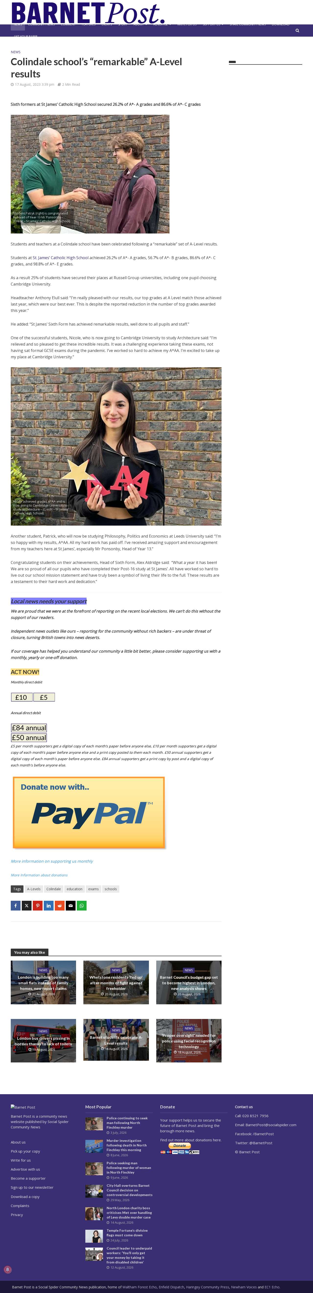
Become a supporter (28, 1178)
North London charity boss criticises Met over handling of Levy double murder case (129, 1212)
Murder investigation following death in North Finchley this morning (127, 1145)
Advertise (160, 24)
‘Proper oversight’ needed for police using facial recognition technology (189, 1041)
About (139, 24)
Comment (68, 24)
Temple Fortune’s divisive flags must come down (127, 1232)
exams (93, 889)
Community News (41, 24)
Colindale (53, 889)
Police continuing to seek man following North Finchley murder (127, 1122)
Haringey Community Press (207, 1287)
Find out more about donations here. (191, 1139)
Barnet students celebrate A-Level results (116, 1040)
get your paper (25, 36)
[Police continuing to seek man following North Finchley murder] (94, 1123)
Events (107, 24)
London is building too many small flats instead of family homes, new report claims (43, 983)
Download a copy (25, 1196)
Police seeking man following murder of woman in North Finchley (129, 1167)
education (74, 889)
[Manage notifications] (7, 1269)
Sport (122, 24)
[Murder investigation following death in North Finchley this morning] (94, 1145)
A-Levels (34, 889)
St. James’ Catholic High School (61, 257)
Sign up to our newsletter (32, 1187)
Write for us (186, 24)
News (18, 24)
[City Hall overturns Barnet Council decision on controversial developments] (94, 1190)
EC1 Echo (272, 1287)
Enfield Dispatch (171, 1287)
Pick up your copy (25, 1151)
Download (281, 24)
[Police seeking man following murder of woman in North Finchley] (94, 1168)
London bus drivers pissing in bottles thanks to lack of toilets (43, 1041)
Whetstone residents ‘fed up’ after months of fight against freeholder (116, 983)
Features (88, 24)
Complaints (20, 1205)
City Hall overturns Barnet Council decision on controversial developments (130, 1190)
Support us (211, 24)
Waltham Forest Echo (140, 1287)
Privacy (17, 1214)
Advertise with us (25, 1169)
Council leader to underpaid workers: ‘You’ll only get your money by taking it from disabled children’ (129, 1255)
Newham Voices (244, 1287)
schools (111, 889)
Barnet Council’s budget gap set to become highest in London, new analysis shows (189, 983)
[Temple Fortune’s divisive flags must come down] (94, 1235)
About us (18, 1142)
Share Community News (248, 24)
